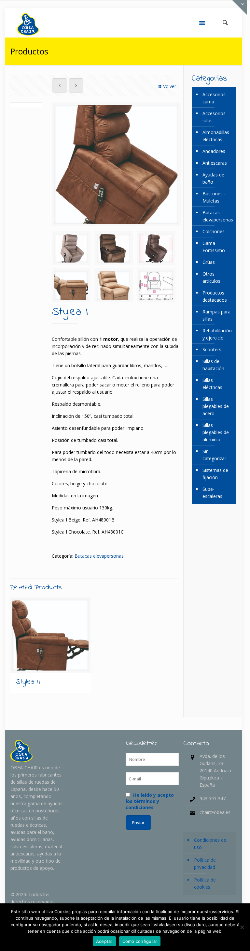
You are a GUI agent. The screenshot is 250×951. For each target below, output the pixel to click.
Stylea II (28, 682)
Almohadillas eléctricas (215, 136)
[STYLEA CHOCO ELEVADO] (156, 248)
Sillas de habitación (213, 364)
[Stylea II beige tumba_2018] (71, 285)
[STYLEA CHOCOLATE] (114, 248)
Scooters (211, 349)
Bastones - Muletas (214, 197)
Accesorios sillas (214, 117)
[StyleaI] (71, 248)
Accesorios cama (214, 98)
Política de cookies (205, 883)
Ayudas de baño (213, 178)
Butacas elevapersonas (99, 556)
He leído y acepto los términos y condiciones (150, 801)
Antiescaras (214, 163)
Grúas (208, 262)
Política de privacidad (205, 863)
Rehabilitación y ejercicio (217, 334)
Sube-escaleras (212, 492)
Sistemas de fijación (215, 473)
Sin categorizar (214, 454)
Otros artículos (211, 277)
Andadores (213, 151)
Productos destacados (214, 296)
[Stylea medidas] (156, 285)
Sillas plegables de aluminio (215, 432)
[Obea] (28, 23)
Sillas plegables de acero (215, 406)
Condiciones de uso (210, 843)
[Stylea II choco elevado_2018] (116, 164)
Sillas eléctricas (212, 383)
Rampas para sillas (216, 315)
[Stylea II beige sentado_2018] (114, 285)
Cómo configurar (140, 941)
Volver (169, 86)
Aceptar (104, 941)
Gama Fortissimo (213, 246)
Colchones (213, 231)
